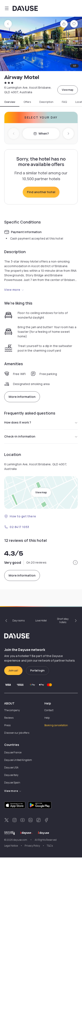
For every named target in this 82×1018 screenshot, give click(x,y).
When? (43, 133)
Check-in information (19, 436)
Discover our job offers (16, 733)
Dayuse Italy (11, 775)
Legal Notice (11, 845)
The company (12, 710)
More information (22, 396)
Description (46, 102)
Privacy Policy (32, 845)
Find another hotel (41, 192)
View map (67, 90)
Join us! (13, 670)
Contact (48, 710)
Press (7, 725)
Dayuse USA (11, 767)
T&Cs (50, 845)
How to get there (23, 516)
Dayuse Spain (12, 782)
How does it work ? (17, 422)
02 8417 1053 (19, 527)
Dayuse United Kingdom (18, 760)
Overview (9, 102)
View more (12, 290)
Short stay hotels (63, 620)
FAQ (64, 102)
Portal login (37, 670)
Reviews (8, 717)
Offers (27, 102)
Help (47, 717)
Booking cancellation (56, 725)
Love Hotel (41, 620)
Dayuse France (12, 752)
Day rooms (18, 620)
